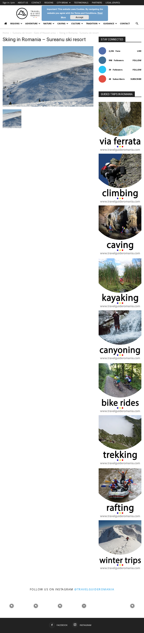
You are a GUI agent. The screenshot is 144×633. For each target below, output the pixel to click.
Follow (137, 60)
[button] (136, 23)
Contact (125, 23)
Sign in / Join (9, 2)
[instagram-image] (11, 605)
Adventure (31, 23)
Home (6, 32)
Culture (75, 23)
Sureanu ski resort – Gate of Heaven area (34, 32)
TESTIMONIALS (81, 2)
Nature (47, 23)
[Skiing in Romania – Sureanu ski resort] (48, 105)
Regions (15, 23)
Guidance (108, 23)
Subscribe (135, 79)
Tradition (92, 23)
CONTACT (36, 2)
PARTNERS (97, 2)
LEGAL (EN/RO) (113, 2)
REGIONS (48, 2)
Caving (61, 23)
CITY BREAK (62, 2)
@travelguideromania (94, 589)
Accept (79, 17)
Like (139, 51)
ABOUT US (23, 2)
